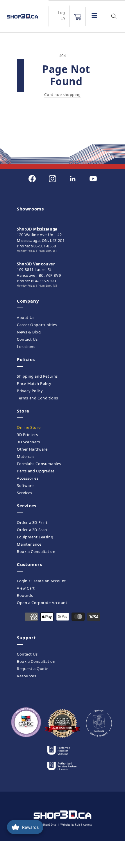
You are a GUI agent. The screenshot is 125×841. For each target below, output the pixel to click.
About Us (26, 317)
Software (25, 485)
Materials (25, 456)
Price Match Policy (34, 383)
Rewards (25, 595)
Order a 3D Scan (32, 529)
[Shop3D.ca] (22, 16)
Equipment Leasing (35, 537)
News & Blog (29, 332)
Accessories (28, 478)
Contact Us (27, 339)
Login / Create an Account (41, 580)
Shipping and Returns (37, 376)
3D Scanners (28, 441)
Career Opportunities (37, 324)
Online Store (28, 427)
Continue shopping (62, 94)
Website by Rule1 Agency (76, 824)
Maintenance (29, 544)
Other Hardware (32, 449)
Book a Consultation (36, 551)
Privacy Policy (30, 390)
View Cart (26, 588)
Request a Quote (33, 668)
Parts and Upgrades (36, 471)
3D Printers (27, 434)
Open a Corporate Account (42, 602)
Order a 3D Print (32, 522)
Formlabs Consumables (39, 463)
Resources (26, 675)
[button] (77, 17)
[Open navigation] (94, 15)
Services (24, 492)
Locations (26, 346)
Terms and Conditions (37, 398)
